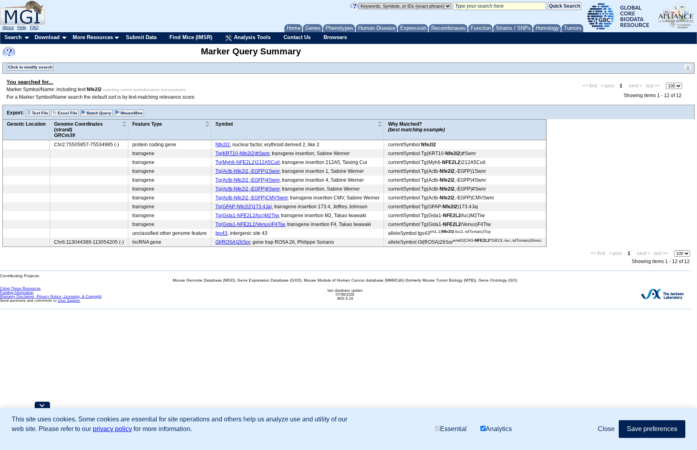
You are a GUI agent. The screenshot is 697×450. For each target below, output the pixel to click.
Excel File (66, 113)
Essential (453, 428)
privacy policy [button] (112, 428)
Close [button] (606, 428)
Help (21, 27)
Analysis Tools (251, 37)
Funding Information (16, 292)
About (8, 27)
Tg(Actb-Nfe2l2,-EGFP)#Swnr (247, 189)
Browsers (335, 37)
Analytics (499, 428)
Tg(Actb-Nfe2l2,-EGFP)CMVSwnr (251, 198)
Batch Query (98, 113)
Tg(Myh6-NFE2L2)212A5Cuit (247, 162)
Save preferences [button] (652, 428)
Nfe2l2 (222, 144)
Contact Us (297, 37)
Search (13, 37)
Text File (39, 113)
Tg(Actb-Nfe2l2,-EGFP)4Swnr (247, 180)
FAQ (34, 27)
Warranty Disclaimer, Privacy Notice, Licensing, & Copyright (51, 296)
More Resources (93, 37)
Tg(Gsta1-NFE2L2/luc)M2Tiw (247, 215)
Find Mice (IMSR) (190, 37)
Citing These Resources (20, 288)
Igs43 (221, 233)
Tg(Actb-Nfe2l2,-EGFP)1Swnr (247, 171)
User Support (69, 301)
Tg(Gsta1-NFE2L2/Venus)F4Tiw (250, 224)
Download (47, 37)
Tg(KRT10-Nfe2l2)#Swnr (242, 153)
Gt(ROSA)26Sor (232, 242)
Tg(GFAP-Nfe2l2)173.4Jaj (243, 206)
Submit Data (141, 37)
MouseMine (131, 113)
